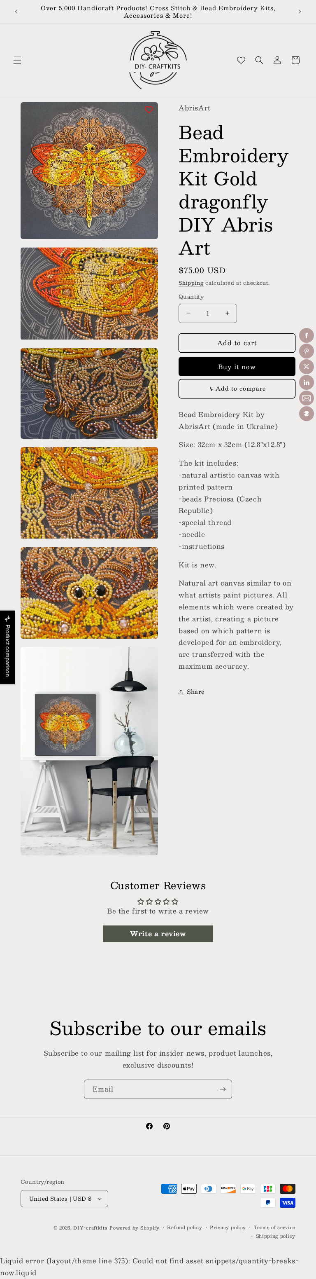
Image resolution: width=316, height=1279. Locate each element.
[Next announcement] (300, 11)
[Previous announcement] (16, 11)
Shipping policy (276, 1236)
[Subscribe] (223, 1089)
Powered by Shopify (134, 1228)
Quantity (191, 297)
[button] (17, 60)
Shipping (191, 283)
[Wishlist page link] (241, 60)
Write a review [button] (158, 933)
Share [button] (196, 691)
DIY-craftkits (90, 1228)
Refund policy (184, 1227)
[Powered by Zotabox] (306, 413)
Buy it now (237, 366)
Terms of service (274, 1227)
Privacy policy (228, 1227)
